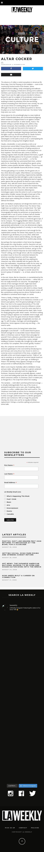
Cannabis (10, 514)
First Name (9, 465)
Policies (35, 828)
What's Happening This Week (18, 496)
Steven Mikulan (6, 64)
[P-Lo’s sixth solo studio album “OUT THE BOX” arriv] (22, 758)
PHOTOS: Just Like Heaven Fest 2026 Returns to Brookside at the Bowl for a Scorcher (21, 542)
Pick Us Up (10, 828)
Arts (8, 505)
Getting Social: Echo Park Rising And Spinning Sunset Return (20, 554)
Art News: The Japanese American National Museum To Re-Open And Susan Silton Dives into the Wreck (21, 565)
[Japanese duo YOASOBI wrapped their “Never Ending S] (22, 680)
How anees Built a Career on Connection (18, 576)
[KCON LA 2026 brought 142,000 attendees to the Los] (22, 717)
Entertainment (12, 508)
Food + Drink (11, 499)
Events (9, 511)
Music (9, 502)
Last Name (9, 474)
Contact (23, 828)
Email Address (10, 482)
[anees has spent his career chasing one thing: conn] (22, 636)
